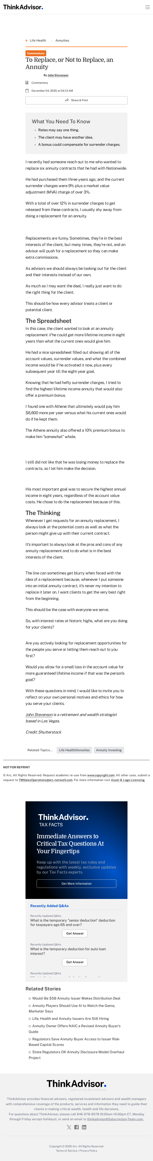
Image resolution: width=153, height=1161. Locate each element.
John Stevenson (58, 75)
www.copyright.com (101, 775)
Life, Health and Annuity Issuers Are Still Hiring (70, 1018)
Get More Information (77, 883)
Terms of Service (66, 1150)
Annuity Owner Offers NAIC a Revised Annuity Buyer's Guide (75, 1029)
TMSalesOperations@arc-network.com (46, 780)
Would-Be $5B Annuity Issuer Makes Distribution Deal (76, 998)
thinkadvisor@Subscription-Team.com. (115, 1119)
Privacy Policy (88, 1150)
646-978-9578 (88, 1114)
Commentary (36, 53)
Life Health (38, 40)
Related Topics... (40, 750)
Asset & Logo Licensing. (128, 780)
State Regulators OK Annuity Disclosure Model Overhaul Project (76, 1055)
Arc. (75, 1146)
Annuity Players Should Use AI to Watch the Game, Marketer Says (72, 1008)
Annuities (62, 40)
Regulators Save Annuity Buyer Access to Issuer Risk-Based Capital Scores (74, 1042)
